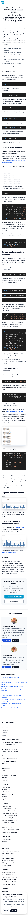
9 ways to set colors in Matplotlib (10, 677)
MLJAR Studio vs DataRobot (9, 877)
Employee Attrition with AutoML (10, 829)
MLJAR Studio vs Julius (8, 872)
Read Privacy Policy (8, 906)
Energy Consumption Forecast (10, 751)
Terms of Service (6, 728)
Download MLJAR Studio (15, 596)
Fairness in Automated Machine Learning (12, 686)
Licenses (4, 735)
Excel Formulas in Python (9, 808)
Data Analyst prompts (8, 853)
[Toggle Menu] (25, 2)
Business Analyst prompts (9, 856)
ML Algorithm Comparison (9, 775)
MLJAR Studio (8, 722)
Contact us (5, 891)
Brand (3, 770)
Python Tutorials (6, 806)
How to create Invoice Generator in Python (13, 693)
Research (4, 777)
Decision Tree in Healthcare (9, 832)
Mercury (4, 796)
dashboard (19, 9)
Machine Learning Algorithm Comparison (12, 708)
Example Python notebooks (9, 758)
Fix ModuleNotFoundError (9, 761)
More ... (4, 844)
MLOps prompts (6, 865)
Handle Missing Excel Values (9, 820)
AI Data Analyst (6, 792)
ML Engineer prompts (8, 860)
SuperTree (5, 799)
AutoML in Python (7, 827)
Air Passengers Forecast (8, 744)
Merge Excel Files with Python (10, 811)
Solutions (4, 780)
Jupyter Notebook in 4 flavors (9, 680)
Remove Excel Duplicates (8, 818)
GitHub (16, 640)
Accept (14, 910)
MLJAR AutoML (6, 789)
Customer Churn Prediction (9, 749)
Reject (6, 910)
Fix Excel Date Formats (8, 822)
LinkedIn (8, 640)
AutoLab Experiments (7, 794)
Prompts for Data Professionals (10, 851)
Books (3, 766)
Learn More (14, 601)
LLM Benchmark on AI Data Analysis (12, 742)
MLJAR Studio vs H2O (8, 874)
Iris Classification (6, 747)
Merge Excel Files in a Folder (9, 813)
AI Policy (4, 732)
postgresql (13, 9)
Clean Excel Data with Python (10, 815)
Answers (4, 773)
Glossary (4, 763)
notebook (13, 12)
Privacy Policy (5, 730)
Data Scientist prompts (8, 858)
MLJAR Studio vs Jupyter (9, 879)
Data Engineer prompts (8, 863)
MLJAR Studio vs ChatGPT (9, 882)
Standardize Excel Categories (9, 825)
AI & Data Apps (6, 768)
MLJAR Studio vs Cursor (8, 884)
